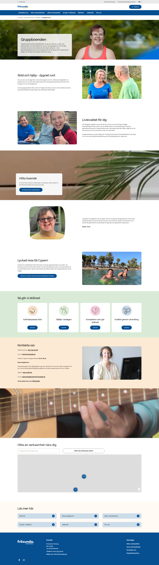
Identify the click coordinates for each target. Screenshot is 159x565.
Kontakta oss (131, 550)
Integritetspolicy (133, 553)
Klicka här (36, 381)
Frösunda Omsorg (29, 17)
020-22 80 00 (27, 372)
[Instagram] (24, 560)
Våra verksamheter (134, 547)
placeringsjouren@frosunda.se (33, 377)
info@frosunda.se (28, 354)
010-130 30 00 (33, 350)
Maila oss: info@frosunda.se (56, 554)
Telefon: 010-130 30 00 (54, 551)
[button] (140, 2)
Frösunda (20, 17)
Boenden (37, 17)
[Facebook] (19, 560)
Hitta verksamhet (133, 544)
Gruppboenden (46, 17)
